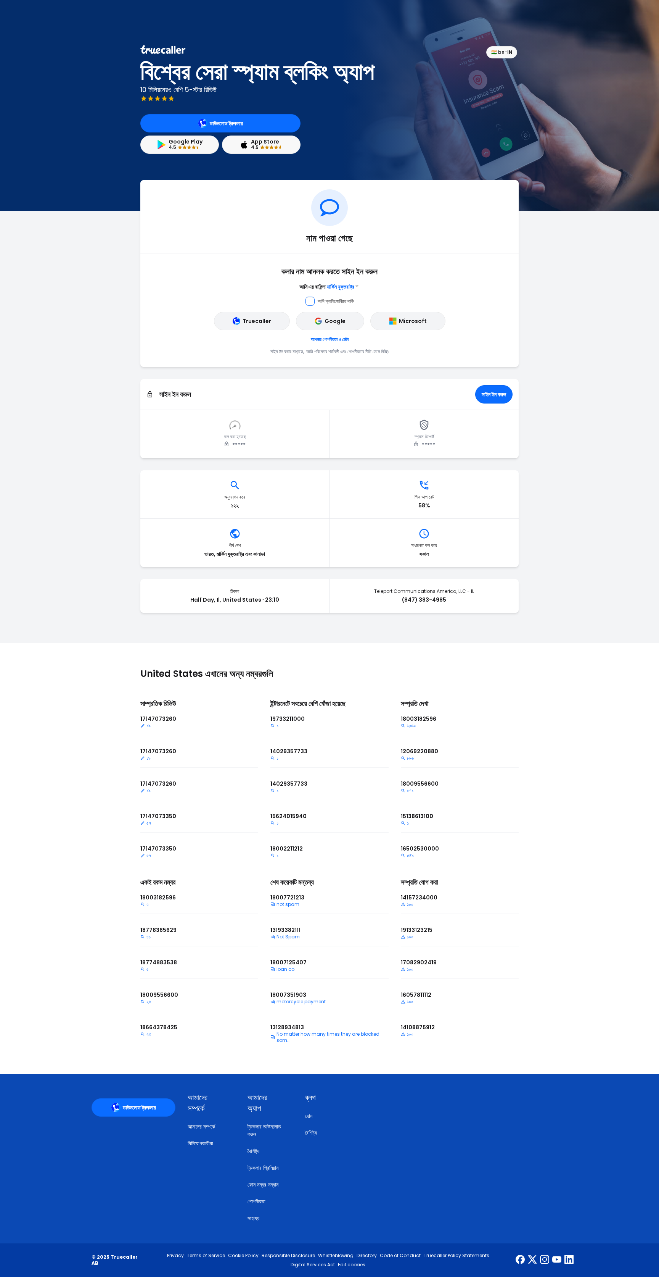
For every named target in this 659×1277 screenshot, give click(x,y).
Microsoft (413, 321)
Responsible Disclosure (288, 1256)
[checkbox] (208, 1103)
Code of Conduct (400, 1256)
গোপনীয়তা (256, 1201)
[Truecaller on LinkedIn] (569, 1260)
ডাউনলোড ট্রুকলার (226, 123)
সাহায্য (253, 1218)
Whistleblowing (336, 1256)
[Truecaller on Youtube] (556, 1260)
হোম (308, 1116)
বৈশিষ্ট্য (253, 1151)
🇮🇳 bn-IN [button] (501, 52)
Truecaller (257, 321)
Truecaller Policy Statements (456, 1256)
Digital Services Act (313, 1265)
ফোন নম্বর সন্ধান (263, 1184)
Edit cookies (351, 1265)
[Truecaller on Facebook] (520, 1260)
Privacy (175, 1256)
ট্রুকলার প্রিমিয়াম (263, 1168)
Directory (367, 1256)
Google (335, 321)
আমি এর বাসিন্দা (326, 287)
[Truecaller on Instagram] (544, 1260)
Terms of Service (206, 1256)
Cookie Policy (243, 1256)
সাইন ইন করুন (494, 394)
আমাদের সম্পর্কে (201, 1126)
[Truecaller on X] (532, 1260)
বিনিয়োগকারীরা (200, 1143)
